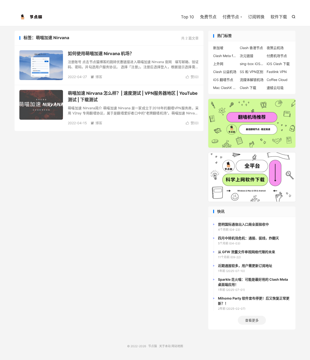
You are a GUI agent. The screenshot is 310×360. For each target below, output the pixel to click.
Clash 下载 (248, 88)
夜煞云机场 (275, 48)
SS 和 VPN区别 (251, 72)
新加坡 (218, 48)
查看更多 (252, 320)
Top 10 (187, 17)
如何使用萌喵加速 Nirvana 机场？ (101, 53)
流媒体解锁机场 (252, 80)
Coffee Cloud (277, 80)
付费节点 (231, 17)
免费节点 (208, 17)
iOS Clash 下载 (278, 64)
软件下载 (279, 17)
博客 (96, 77)
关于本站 (165, 346)
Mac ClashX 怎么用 (225, 88)
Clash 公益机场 (224, 72)
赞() (192, 77)
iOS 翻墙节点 (223, 80)
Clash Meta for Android (225, 56)
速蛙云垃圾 (275, 88)
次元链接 (246, 56)
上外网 (218, 64)
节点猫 (31, 17)
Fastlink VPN (277, 72)
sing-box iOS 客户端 (252, 64)
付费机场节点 (277, 56)
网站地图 (177, 346)
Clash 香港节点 (251, 48)
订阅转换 (256, 17)
